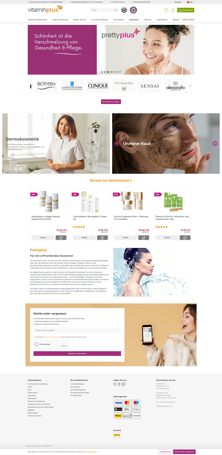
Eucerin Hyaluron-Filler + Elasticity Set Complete (131, 217)
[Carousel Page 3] (108, 72)
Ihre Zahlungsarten (78, 390)
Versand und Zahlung (36, 401)
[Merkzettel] (166, 10)
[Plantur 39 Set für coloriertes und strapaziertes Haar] (173, 201)
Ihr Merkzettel (76, 395)
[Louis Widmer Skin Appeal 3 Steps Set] (90, 201)
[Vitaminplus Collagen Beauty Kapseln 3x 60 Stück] (49, 201)
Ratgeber (31, 410)
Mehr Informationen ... (90, 452)
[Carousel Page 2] (105, 72)
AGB (29, 390)
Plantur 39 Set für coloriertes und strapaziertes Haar (172, 217)
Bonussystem (33, 413)
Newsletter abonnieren (77, 353)
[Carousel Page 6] (117, 72)
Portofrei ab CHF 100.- (142, 2)
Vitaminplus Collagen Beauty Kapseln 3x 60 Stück (46, 217)
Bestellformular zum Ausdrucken (40, 407)
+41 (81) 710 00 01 (57, 2)
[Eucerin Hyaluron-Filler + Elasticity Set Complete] (131, 201)
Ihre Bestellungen (77, 384)
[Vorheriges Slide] (32, 86)
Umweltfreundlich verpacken (39, 404)
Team (30, 387)
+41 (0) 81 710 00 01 (167, 402)
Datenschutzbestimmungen (51, 337)
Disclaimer (32, 395)
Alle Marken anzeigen (111, 102)
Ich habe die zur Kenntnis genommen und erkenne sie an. (61, 337)
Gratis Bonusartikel (79, 2)
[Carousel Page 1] (102, 72)
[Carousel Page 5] (114, 72)
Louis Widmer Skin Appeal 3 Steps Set (90, 217)
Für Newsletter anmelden (38, 384)
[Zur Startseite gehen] (45, 9)
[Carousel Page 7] (120, 72)
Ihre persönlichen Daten (80, 392)
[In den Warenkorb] (61, 237)
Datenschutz (32, 392)
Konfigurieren (165, 452)
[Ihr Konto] (173, 10)
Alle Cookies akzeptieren (184, 452)
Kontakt (178, 2)
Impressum (32, 398)
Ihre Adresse (75, 387)
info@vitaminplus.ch (164, 406)
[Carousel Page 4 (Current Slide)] (111, 72)
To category (48, 79)
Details (43, 237)
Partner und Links (35, 416)
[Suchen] (115, 10)
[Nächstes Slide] (190, 86)
